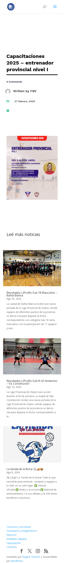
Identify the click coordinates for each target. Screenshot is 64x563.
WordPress (17, 560)
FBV (33, 91)
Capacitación (13, 543)
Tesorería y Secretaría (18, 526)
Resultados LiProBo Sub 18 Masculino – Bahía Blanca (31, 294)
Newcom (11, 534)
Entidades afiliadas (16, 539)
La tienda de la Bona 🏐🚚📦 (24, 469)
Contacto (11, 547)
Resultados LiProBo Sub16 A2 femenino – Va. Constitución (31, 382)
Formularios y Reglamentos (21, 530)
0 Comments (14, 81)
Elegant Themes (31, 556)
